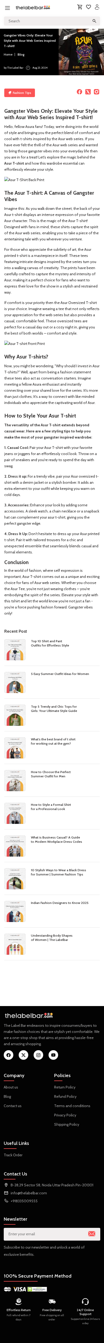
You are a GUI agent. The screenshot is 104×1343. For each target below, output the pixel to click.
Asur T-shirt (14, 163)
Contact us (13, 1105)
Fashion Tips (22, 93)
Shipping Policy (66, 1124)
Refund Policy (65, 1096)
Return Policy (64, 1087)
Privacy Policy (65, 1115)
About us (11, 1087)
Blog (21, 54)
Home (8, 54)
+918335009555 (24, 1201)
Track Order (13, 1155)
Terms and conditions (72, 1105)
